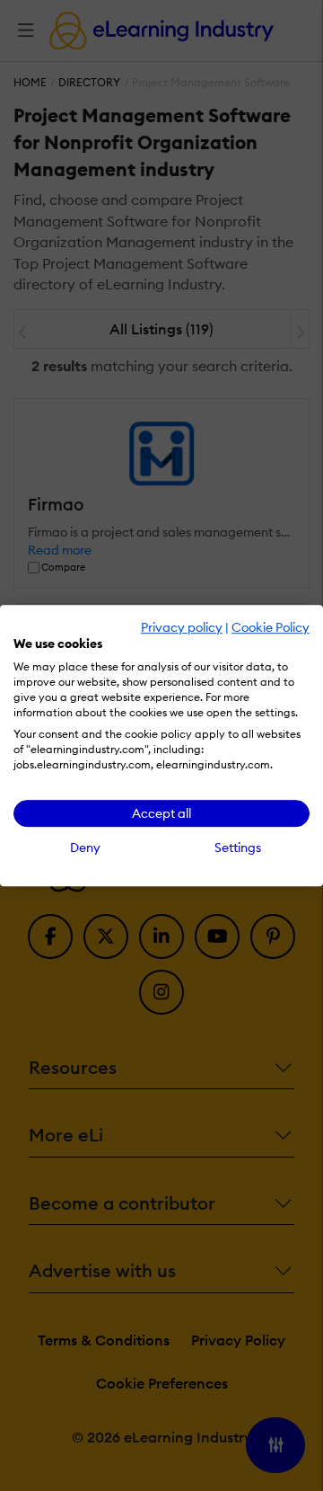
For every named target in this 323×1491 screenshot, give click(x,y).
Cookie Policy (270, 627)
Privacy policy (182, 627)
